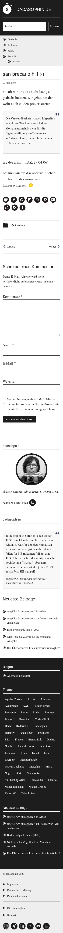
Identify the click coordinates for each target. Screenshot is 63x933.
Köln (47, 753)
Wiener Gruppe (37, 786)
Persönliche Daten (17, 896)
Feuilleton (43, 732)
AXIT (26, 705)
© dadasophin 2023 (13, 873)
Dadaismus (22, 726)
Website (9, 381)
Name (8, 345)
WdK (11, 50)
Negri (8, 773)
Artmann (45, 699)
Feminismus (26, 732)
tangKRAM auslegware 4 (34, 578)
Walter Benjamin (14, 786)
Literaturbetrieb (28, 759)
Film (7, 739)
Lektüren (20, 225)
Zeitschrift (10, 793)
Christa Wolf (42, 719)
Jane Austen (46, 746)
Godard (51, 739)
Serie (19, 773)
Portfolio (12, 56)
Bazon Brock (42, 705)
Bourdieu (24, 719)
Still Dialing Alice (15, 780)
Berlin (24, 712)
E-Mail (9, 363)
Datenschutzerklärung (19, 890)
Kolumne (13, 45)
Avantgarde (11, 705)
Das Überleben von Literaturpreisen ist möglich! (33, 648)
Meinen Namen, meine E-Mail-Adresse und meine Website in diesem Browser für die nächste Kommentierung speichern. (33, 404)
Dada (8, 726)
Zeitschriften (28, 793)
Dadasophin (40, 726)
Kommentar (12, 296)
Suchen (54, 26)
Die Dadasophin (16, 908)
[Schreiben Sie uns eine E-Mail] (38, 926)
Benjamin (10, 712)
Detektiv (10, 732)
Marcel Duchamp (14, 766)
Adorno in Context (17, 676)
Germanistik (35, 739)
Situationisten (34, 773)
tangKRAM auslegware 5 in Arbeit (26, 611)
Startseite (13, 39)
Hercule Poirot (26, 746)
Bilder (16, 61)
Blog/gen (50, 712)
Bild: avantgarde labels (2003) (23, 629)
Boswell (9, 719)
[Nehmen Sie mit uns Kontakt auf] (46, 926)
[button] (6, 200)
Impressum (13, 884)
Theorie (52, 780)
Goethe (9, 746)
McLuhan (34, 766)
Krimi (23, 753)
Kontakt (11, 915)
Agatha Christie (14, 699)
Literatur (10, 759)
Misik (49, 766)
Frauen (19, 739)
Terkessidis (36, 780)
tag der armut (13, 162)
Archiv (32, 699)
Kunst (35, 753)
